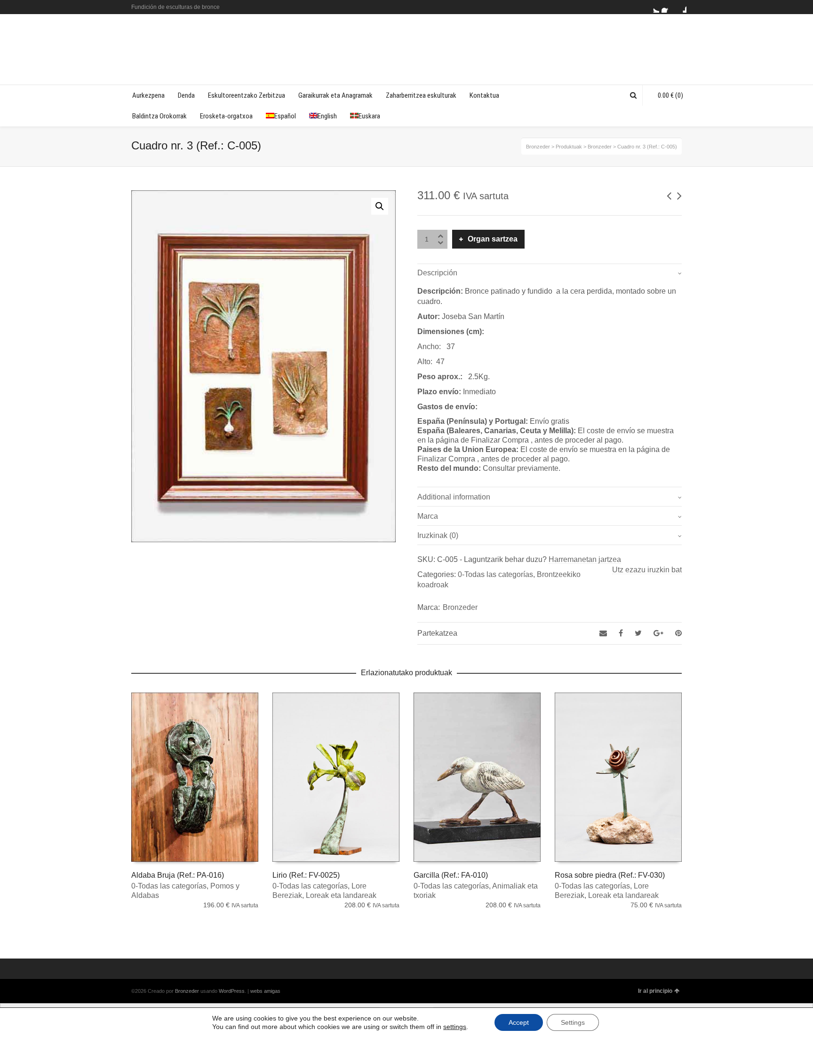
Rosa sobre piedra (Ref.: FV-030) (610, 875)
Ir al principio (655, 991)
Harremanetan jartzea (585, 559)
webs (256, 991)
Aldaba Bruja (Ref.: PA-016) (177, 875)
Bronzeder (460, 607)
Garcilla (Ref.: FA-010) (451, 875)
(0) (670, 95)
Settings (573, 1022)
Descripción (437, 273)
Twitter (653, 7)
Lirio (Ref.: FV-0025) (306, 875)
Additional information (453, 497)
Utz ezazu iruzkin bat (647, 570)
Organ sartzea (493, 239)
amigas (272, 991)
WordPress (232, 991)
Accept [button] (519, 1022)
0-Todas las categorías (495, 574)
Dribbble (680, 7)
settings (454, 1026)
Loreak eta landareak (341, 895)
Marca (427, 516)
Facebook (667, 7)
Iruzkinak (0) (437, 535)
